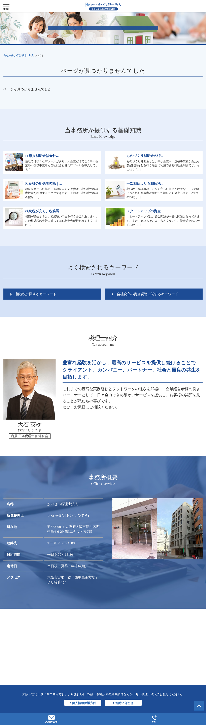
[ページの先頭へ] (199, 706)
